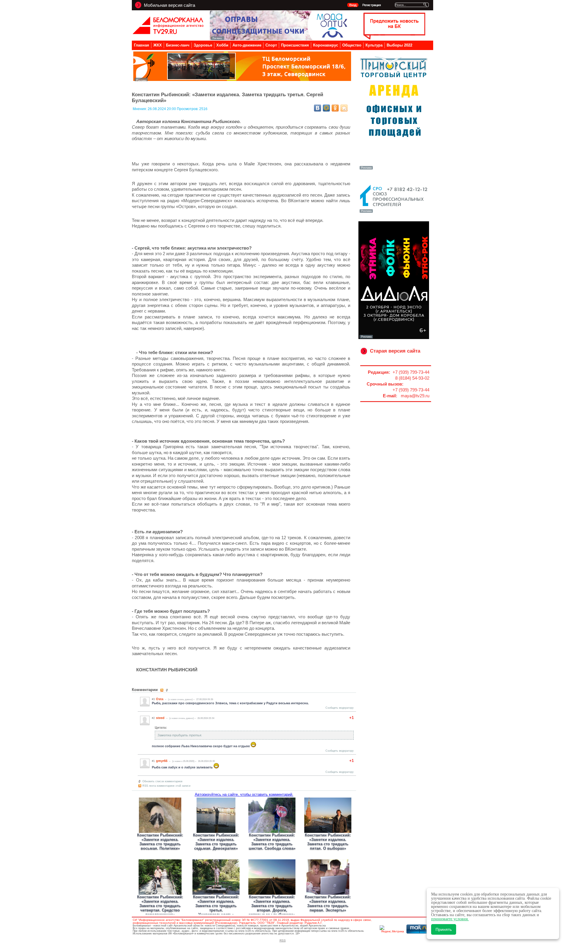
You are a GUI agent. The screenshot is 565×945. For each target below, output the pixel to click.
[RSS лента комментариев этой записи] (162, 690)
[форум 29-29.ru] (393, 212)
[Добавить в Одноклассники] (335, 108)
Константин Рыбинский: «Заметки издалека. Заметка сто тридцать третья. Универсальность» (216, 906)
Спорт (271, 45)
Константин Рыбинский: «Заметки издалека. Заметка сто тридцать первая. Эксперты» (328, 903)
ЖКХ (157, 45)
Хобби (222, 45)
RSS (283, 940)
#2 (153, 718)
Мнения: (140, 109)
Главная (141, 45)
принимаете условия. (450, 919)
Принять (444, 929)
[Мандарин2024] (242, 79)
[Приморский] (393, 169)
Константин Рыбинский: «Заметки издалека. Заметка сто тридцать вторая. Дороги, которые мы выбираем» (272, 906)
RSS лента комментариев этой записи (166, 785)
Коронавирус (325, 45)
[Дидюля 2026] (393, 338)
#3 (153, 699)
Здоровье (203, 45)
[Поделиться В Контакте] (317, 108)
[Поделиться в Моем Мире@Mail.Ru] (326, 108)
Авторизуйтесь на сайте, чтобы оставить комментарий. (244, 794)
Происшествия (295, 45)
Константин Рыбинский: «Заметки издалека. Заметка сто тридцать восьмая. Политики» (160, 842)
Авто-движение (246, 45)
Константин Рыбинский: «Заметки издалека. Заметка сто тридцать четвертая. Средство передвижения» (160, 906)
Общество (351, 45)
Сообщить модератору (339, 707)
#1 (153, 761)
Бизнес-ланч (178, 45)
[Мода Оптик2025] (280, 38)
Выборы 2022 (399, 45)
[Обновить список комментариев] (168, 690)
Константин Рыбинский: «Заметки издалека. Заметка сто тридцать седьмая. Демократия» (216, 842)
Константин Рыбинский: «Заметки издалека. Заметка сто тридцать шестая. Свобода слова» (272, 842)
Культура (374, 45)
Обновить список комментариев (162, 781)
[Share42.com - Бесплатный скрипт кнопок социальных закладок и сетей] (344, 108)
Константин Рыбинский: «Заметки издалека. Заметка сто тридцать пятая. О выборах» (328, 842)
